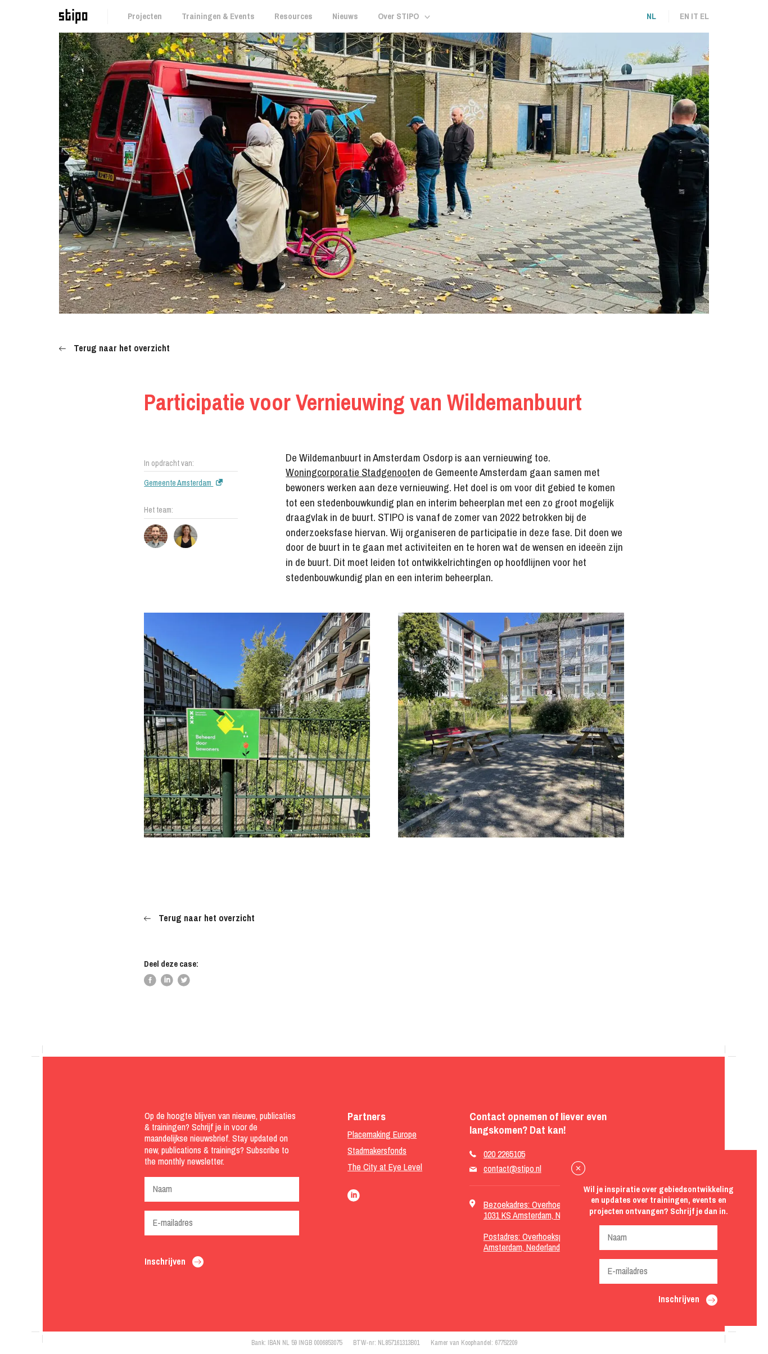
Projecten (145, 16)
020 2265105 (504, 1154)
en (684, 16)
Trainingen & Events (218, 16)
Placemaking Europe (382, 1134)
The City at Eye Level (384, 1167)
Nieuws (345, 16)
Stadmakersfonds (376, 1150)
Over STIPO (398, 16)
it (694, 16)
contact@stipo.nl (512, 1168)
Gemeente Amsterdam (178, 483)
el (704, 16)
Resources (293, 16)
